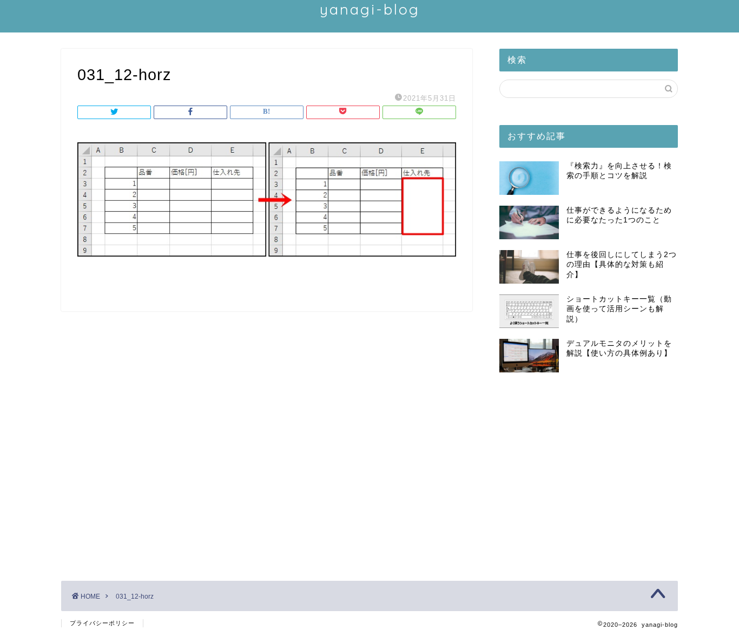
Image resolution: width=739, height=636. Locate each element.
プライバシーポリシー (102, 623)
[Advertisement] (588, 472)
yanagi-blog (370, 9)
